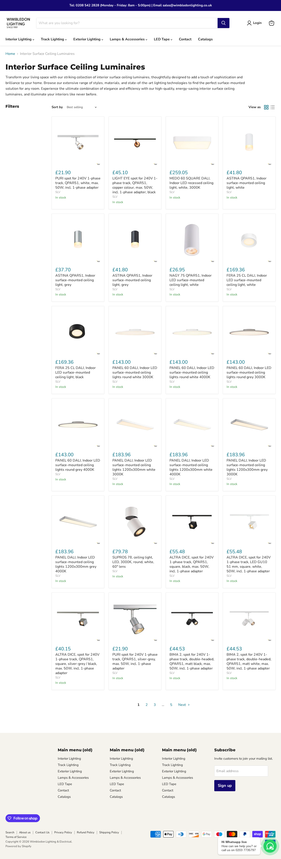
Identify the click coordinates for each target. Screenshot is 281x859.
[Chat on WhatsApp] (270, 846)
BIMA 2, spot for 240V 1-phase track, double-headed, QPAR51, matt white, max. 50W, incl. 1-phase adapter (249, 661)
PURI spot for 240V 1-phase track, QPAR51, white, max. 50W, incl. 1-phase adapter (78, 183)
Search (9, 832)
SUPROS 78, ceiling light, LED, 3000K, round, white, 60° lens (133, 562)
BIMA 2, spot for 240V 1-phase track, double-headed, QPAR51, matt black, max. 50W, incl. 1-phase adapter (191, 661)
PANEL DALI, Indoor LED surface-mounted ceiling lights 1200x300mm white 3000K (133, 467)
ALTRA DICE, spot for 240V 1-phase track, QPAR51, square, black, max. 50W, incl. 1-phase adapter (191, 564)
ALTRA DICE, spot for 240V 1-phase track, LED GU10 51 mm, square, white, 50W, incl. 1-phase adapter (249, 564)
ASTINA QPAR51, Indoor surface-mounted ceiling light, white (247, 183)
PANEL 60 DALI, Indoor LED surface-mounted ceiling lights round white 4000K (191, 372)
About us (25, 832)
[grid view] (266, 107)
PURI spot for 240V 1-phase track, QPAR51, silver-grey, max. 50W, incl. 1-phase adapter (135, 661)
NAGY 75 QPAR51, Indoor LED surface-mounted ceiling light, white (190, 280)
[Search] (223, 23)
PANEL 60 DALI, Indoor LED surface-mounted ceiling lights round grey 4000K (77, 465)
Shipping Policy (109, 832)
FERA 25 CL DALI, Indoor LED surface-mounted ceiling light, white (247, 280)
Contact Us (42, 832)
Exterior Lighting (87, 39)
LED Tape (162, 39)
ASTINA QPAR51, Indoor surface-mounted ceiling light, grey (75, 280)
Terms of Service (16, 837)
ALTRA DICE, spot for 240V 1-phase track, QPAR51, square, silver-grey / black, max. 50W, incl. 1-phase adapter (77, 663)
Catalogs (205, 39)
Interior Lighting (18, 39)
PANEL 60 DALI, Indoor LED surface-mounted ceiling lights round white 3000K (134, 372)
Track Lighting (53, 39)
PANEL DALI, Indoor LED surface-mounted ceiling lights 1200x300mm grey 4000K (75, 564)
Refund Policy (85, 832)
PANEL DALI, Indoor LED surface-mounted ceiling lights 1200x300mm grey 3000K (247, 467)
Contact (185, 39)
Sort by (57, 107)
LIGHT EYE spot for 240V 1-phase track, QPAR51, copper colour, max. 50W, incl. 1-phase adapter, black (134, 185)
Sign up (225, 785)
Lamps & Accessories (128, 39)
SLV (57, 192)
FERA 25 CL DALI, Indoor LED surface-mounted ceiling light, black (75, 372)
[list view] (272, 107)
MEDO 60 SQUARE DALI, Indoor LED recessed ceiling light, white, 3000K (191, 183)
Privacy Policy (63, 832)
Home (10, 54)
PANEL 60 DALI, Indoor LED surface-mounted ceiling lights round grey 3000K (249, 372)
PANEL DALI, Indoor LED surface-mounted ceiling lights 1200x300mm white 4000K (191, 467)
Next (182, 704)
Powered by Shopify (18, 846)
